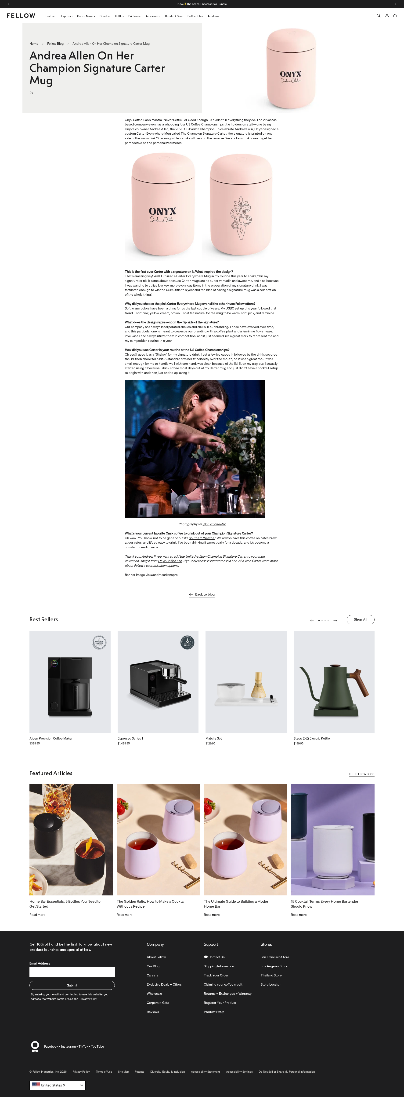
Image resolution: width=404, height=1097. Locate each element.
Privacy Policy (81, 1071)
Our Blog (153, 966)
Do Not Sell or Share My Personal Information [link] (287, 1071)
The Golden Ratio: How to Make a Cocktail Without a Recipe (151, 903)
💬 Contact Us (214, 957)
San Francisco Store (275, 957)
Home (33, 43)
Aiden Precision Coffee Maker (50, 738)
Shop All (360, 619)
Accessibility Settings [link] (239, 1071)
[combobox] (57, 1085)
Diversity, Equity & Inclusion (167, 1071)
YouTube (97, 1046)
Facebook (51, 1046)
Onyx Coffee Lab (170, 560)
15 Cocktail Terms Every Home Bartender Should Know (324, 903)
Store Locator (271, 984)
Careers (152, 975)
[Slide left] (8, 4)
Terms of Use (104, 1071)
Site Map (123, 1071)
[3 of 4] (325, 620)
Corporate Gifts (158, 1002)
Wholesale (154, 993)
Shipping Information (219, 966)
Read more (37, 914)
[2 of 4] (322, 620)
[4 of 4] (328, 620)
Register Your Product (220, 1002)
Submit (72, 985)
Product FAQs (214, 1011)
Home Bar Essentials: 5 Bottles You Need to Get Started (65, 903)
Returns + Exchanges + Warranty (228, 993)
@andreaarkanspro (164, 574)
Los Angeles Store (274, 966)
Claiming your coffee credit (223, 984)
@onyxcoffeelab (214, 524)
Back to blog (205, 594)
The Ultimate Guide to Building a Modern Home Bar (237, 903)
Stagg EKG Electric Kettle (312, 738)
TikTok (83, 1046)
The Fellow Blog (362, 774)
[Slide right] (395, 4)
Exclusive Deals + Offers (164, 984)
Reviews (153, 1011)
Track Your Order (216, 975)
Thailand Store (271, 975)
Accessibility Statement (205, 1071)
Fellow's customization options (156, 565)
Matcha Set (214, 738)
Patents (139, 1071)
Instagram (68, 1046)
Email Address (39, 963)
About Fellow (156, 957)
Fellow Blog (55, 43)
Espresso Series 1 (130, 738)
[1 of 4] (319, 620)
